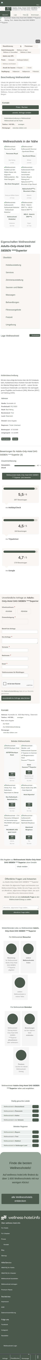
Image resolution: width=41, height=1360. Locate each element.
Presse (3, 1239)
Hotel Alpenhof (29, 794)
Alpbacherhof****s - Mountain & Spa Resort (29, 190)
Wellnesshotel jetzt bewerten (22, 476)
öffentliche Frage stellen (21, 912)
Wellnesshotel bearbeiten (9, 1278)
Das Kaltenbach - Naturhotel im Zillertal (12, 798)
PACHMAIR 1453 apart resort (12, 831)
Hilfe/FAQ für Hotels (7, 1267)
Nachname (6, 655)
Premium (36, 143)
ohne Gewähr (31, 862)
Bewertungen (35, 15)
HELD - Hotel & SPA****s (29, 215)
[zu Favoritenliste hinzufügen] (3, 19)
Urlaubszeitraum (8, 607)
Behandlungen (12, 302)
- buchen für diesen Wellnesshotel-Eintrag (21, 1067)
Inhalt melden (22, 866)
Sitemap (4, 1255)
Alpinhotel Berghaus (29, 828)
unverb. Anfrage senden (21, 113)
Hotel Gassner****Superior (29, 766)
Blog (2, 1250)
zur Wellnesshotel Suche (2, 9)
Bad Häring (9, 409)
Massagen (10, 295)
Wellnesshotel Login (10, 1346)
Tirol (12, 413)
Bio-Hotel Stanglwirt (12, 184)
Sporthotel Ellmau (29, 156)
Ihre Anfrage (6, 637)
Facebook (4, 1324)
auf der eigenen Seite (29, 1031)
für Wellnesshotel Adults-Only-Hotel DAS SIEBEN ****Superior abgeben (11, 964)
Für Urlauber (5, 1233)
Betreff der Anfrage (8, 628)
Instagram (4, 1330)
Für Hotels (4, 1228)
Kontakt (15, 439)
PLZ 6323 (14, 406)
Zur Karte (6, 724)
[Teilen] (33, 1357)
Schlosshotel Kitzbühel (12, 218)
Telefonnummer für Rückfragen (13, 672)
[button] (20, 30)
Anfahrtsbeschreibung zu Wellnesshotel (17, 118)
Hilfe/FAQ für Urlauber (8, 1273)
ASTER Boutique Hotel (12, 754)
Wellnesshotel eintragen (9, 1284)
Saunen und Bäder (14, 287)
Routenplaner (35, 335)
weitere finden (28, 960)
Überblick (7, 257)
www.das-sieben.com (20, 128)
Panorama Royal (12, 153)
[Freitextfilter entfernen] (31, 3)
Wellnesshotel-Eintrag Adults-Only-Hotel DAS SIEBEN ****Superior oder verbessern (12, 1035)
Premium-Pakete (6, 1290)
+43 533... (12, 124)
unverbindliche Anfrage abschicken (16, 698)
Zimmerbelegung (8, 617)
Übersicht (5, 15)
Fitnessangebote (13, 310)
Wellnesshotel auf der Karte (13, 120)
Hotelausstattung (13, 265)
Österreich (9, 416)
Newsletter (4, 1335)
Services (9, 272)
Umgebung (10, 325)
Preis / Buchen (21, 107)
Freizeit (8, 317)
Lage (15, 15)
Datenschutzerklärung (11, 691)
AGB (2, 1307)
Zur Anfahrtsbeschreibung (11, 727)
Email (4, 664)
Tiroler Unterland (14, 425)
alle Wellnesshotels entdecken (21, 1199)
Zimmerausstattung (14, 280)
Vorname (5, 647)
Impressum (5, 1301)
